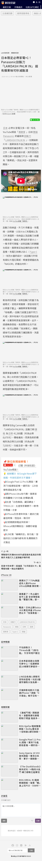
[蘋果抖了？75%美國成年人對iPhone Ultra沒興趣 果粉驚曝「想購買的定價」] (9, 584)
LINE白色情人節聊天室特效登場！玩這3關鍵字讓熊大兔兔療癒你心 (30, 679)
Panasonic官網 (10, 114)
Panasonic (7, 627)
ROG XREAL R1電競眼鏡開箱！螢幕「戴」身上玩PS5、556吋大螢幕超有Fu (30, 783)
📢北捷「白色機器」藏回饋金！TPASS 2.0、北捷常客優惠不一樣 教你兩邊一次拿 (21, 506)
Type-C (15, 631)
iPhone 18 (6, 574)
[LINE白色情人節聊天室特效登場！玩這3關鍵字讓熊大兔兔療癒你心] (9, 680)
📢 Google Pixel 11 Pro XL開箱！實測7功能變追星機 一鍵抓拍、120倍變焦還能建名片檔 (20, 485)
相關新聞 (5, 707)
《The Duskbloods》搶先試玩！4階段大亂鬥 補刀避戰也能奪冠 (30, 769)
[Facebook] (12, 845)
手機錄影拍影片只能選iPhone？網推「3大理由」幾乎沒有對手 (29, 693)
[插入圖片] (32, 821)
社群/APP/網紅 (32, 7)
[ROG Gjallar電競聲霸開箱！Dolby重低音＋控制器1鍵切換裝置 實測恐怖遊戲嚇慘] (9, 730)
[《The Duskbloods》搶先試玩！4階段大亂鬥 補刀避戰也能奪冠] (9, 770)
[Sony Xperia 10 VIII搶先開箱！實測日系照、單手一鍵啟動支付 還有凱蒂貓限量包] (9, 757)
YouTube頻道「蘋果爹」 (20, 221)
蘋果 (31, 627)
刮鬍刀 (13, 622)
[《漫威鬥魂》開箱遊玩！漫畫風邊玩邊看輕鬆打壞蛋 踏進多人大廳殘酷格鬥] (9, 716)
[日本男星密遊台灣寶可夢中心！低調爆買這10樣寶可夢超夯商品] (9, 665)
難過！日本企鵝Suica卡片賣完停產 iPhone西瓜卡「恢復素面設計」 (30, 610)
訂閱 (31, 850)
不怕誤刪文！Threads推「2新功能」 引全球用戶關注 (29, 650)
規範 (4, 821)
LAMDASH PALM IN (27, 622)
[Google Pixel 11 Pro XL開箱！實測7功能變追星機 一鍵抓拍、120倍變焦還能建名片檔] (9, 743)
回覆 (38, 821)
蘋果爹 (5, 631)
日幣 (24, 627)
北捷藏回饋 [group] (7, 13)
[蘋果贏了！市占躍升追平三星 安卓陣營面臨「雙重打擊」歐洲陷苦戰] (9, 598)
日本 (4, 622)
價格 (16, 627)
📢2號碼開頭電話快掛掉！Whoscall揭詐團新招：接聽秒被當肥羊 (20, 526)
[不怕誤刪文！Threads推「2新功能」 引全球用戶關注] (9, 651)
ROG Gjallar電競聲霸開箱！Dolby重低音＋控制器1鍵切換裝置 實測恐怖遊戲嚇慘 (30, 729)
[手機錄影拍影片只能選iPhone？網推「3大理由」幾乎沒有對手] (9, 694)
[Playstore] (25, 845)
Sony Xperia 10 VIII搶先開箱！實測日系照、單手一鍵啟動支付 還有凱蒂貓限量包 (29, 756)
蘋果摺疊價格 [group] (23, 13)
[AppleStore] (29, 845)
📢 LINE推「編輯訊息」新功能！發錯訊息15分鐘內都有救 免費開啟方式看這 (20, 538)
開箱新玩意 (15, 53)
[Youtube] (33, 2)
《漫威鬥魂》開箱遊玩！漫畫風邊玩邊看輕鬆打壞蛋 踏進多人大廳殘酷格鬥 (29, 715)
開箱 (23, 631)
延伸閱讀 (5, 641)
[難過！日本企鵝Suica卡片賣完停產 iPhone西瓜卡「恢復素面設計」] (9, 611)
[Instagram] (16, 845)
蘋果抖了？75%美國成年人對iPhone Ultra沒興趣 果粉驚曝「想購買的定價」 (29, 583)
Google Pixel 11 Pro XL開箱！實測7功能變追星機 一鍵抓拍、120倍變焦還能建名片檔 (30, 742)
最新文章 (7, 7)
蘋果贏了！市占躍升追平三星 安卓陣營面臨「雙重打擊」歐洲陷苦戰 (29, 597)
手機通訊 (18, 7)
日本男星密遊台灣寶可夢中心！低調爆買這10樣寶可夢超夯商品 (29, 664)
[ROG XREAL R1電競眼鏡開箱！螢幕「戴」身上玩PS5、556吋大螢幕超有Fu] (9, 784)
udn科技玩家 (5, 53)
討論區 (4, 795)
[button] (36, 2)
